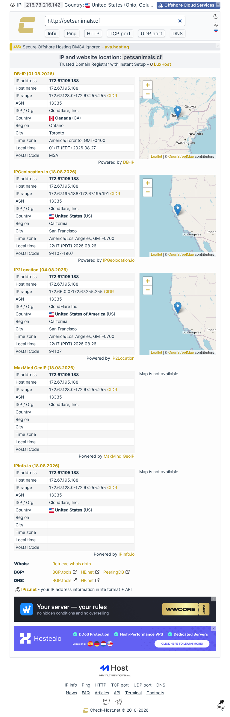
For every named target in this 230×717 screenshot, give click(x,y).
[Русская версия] (216, 30)
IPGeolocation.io (118, 260)
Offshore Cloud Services (189, 4)
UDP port (143, 684)
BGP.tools (62, 571)
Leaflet (156, 156)
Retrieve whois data (71, 563)
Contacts (155, 692)
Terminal (133, 692)
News (71, 692)
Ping (86, 684)
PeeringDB (114, 571)
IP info (71, 684)
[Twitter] (106, 701)
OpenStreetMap (181, 156)
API (117, 692)
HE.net (88, 571)
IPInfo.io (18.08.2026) (37, 465)
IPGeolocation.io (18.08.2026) (45, 171)
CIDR (112, 95)
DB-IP (128, 162)
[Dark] (216, 16)
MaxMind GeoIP (119, 456)
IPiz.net (29, 589)
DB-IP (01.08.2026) (34, 73)
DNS (160, 684)
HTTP (100, 684)
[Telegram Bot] (118, 701)
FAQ (86, 692)
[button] (177, 112)
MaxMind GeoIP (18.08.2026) (44, 367)
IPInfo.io (126, 554)
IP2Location (122, 358)
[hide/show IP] (13, 5)
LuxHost (162, 64)
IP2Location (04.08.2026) (41, 269)
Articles (102, 692)
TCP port (120, 684)
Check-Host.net (105, 710)
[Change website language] (216, 25)
